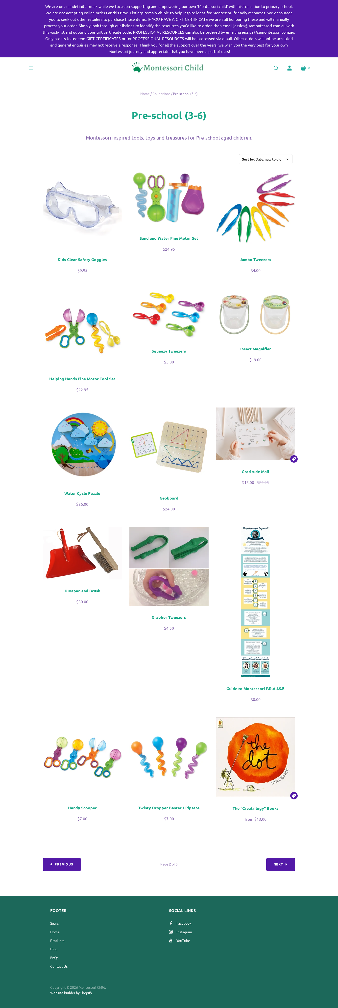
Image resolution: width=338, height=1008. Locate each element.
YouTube (183, 940)
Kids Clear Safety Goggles (82, 259)
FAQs (54, 957)
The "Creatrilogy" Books (256, 808)
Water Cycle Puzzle (82, 493)
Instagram (184, 932)
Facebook (183, 923)
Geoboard (169, 498)
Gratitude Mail (255, 471)
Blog (53, 949)
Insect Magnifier (255, 348)
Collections (161, 93)
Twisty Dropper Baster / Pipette (168, 807)
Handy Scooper (82, 807)
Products (57, 940)
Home (145, 93)
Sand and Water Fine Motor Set (169, 238)
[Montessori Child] (169, 67)
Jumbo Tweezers (255, 259)
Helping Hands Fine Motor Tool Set (82, 378)
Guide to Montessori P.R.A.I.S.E (255, 688)
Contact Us (59, 966)
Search (55, 923)
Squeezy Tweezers (169, 351)
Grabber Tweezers (169, 617)
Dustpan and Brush (82, 590)
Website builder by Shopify (71, 992)
